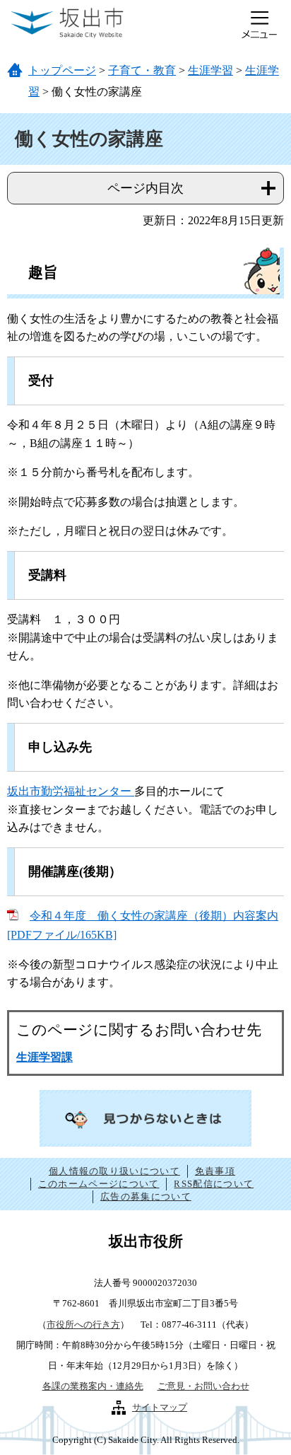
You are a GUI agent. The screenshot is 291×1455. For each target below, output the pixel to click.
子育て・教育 (142, 70)
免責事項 (215, 1171)
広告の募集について (145, 1196)
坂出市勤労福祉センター (70, 791)
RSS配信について (214, 1183)
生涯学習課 (44, 1057)
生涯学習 (210, 70)
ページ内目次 (145, 188)
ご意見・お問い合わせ (203, 1386)
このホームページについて (99, 1183)
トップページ (62, 70)
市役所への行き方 (83, 1324)
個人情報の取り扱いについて (114, 1171)
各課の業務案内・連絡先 (92, 1386)
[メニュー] (259, 24)
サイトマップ (159, 1407)
